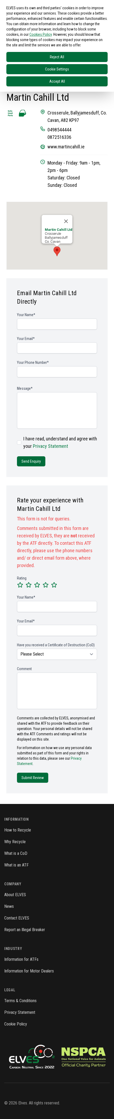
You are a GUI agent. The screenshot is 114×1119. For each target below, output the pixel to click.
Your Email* (26, 339)
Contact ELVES (16, 918)
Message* (25, 388)
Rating (22, 578)
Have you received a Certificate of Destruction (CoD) (56, 645)
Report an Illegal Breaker (24, 929)
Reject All (57, 57)
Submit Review (32, 778)
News (9, 906)
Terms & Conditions (20, 1000)
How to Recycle (17, 830)
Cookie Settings (57, 69)
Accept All (57, 81)
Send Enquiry (31, 461)
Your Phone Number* (33, 362)
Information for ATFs (21, 959)
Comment (24, 669)
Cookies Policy (40, 34)
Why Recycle (15, 841)
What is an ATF (16, 865)
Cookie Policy (15, 1024)
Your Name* (26, 315)
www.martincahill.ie (66, 146)
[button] (57, 251)
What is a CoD (15, 853)
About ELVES (15, 894)
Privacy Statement (50, 446)
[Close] (66, 221)
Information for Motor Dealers (29, 971)
